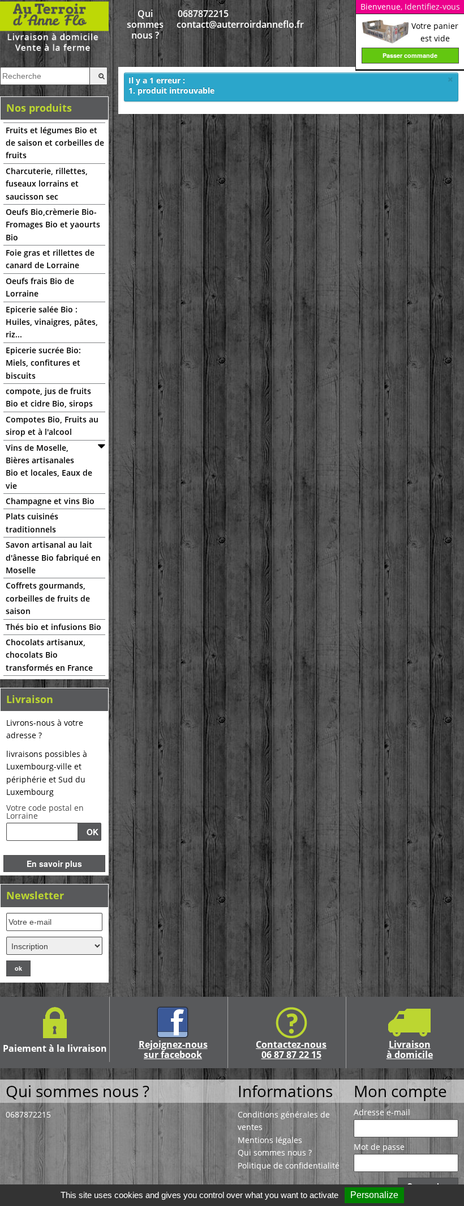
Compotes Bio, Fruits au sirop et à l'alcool (52, 425)
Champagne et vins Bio (50, 501)
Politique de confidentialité (289, 1165)
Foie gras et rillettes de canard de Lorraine (50, 258)
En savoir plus (54, 863)
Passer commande (410, 55)
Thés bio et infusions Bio (53, 626)
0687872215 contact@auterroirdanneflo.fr (203, 19)
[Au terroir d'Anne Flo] (54, 26)
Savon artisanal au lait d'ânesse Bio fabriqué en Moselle (53, 557)
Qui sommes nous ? (145, 25)
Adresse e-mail (382, 1112)
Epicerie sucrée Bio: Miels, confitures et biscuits (43, 363)
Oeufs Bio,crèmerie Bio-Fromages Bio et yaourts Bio (53, 224)
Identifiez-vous (432, 6)
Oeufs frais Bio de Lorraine (40, 287)
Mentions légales (270, 1140)
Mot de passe (379, 1147)
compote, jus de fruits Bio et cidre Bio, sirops (49, 397)
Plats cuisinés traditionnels (32, 522)
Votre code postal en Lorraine (45, 812)
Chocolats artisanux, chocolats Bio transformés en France (49, 655)
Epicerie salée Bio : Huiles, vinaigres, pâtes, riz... (52, 322)
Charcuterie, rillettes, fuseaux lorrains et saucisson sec (47, 184)
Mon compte (400, 1091)
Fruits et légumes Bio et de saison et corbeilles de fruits (55, 143)
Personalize (374, 1195)
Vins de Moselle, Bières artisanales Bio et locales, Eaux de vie (49, 466)
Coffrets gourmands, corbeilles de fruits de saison (48, 598)
